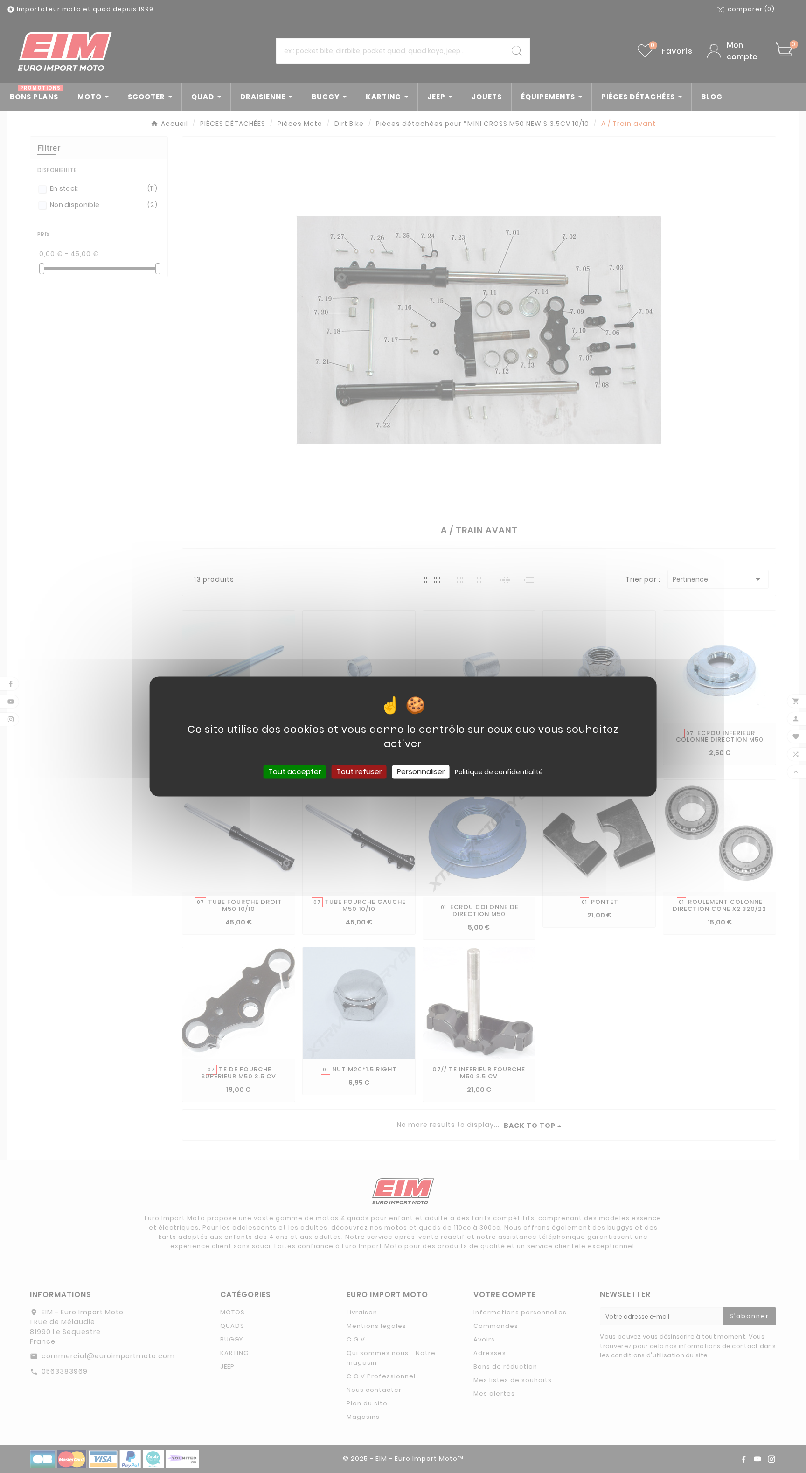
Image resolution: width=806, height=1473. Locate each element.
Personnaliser (421, 771)
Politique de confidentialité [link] (499, 772)
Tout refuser (359, 771)
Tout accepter (294, 771)
